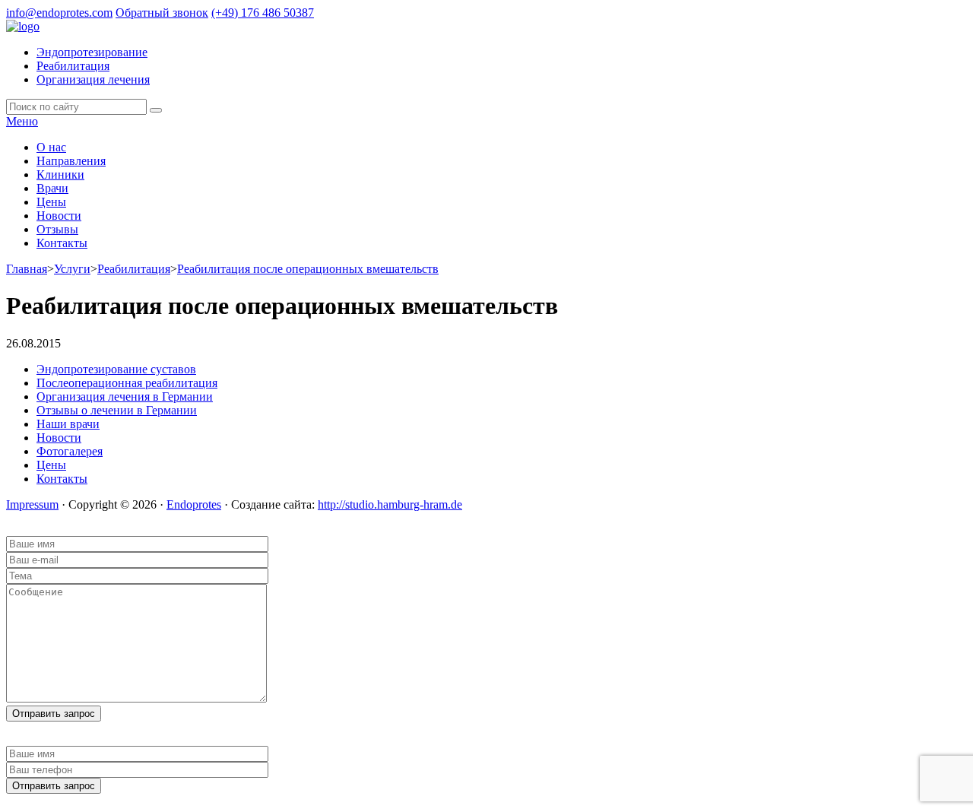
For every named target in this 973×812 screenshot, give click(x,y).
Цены (51, 201)
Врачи (52, 188)
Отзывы (57, 229)
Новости (58, 215)
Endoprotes (193, 504)
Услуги (72, 268)
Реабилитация (72, 65)
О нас (51, 147)
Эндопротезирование (91, 52)
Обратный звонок (162, 12)
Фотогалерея (69, 451)
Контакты (61, 242)
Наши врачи (68, 423)
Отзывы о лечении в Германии (116, 410)
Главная (26, 268)
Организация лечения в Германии (124, 396)
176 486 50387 (262, 12)
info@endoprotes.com (59, 12)
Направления (71, 160)
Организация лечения (93, 79)
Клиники (60, 174)
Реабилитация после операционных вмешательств (308, 268)
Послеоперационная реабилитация (126, 382)
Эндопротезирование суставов (116, 369)
